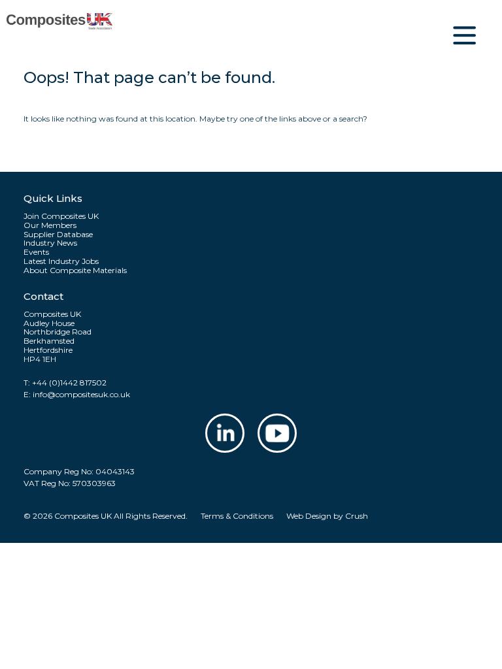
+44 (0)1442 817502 (69, 382)
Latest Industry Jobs (61, 261)
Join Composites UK (61, 216)
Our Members (50, 225)
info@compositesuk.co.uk (81, 394)
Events (36, 252)
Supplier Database (58, 234)
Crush (356, 516)
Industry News (50, 243)
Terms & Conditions (237, 516)
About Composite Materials (75, 270)
